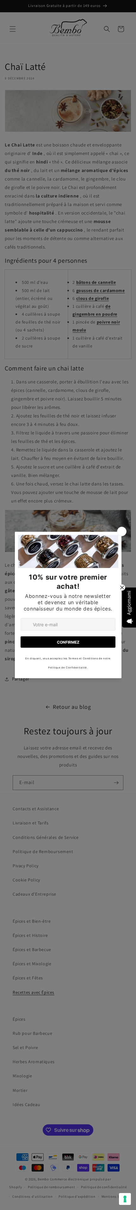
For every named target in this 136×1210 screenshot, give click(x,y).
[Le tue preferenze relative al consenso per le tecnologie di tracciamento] (125, 1199)
